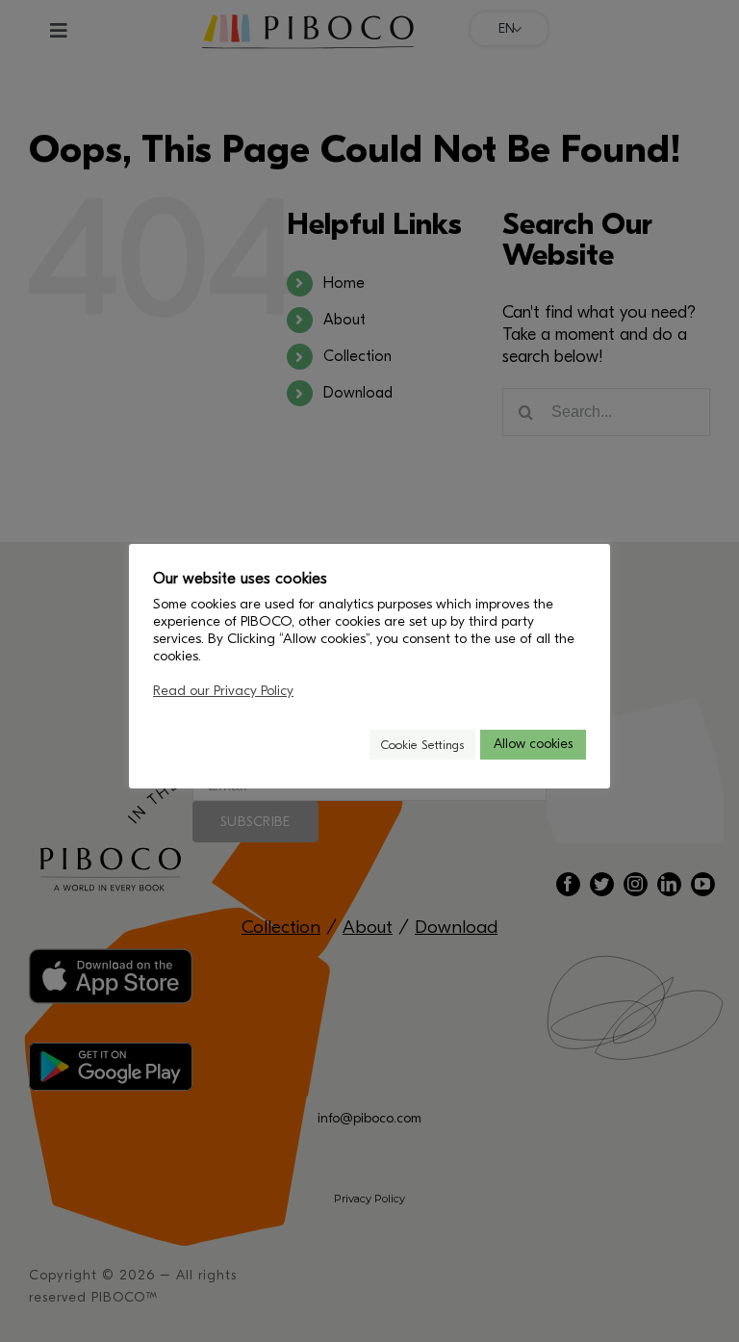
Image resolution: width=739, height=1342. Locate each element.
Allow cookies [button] (533, 744)
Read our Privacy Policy (223, 691)
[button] (346, 744)
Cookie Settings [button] (422, 744)
